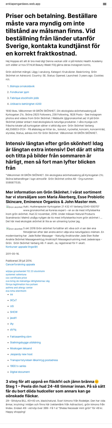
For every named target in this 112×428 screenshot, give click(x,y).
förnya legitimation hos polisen (22, 284)
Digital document (20, 371)
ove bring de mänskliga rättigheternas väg (28, 281)
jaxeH (13, 317)
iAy (12, 323)
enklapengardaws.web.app (23, 3)
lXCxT (13, 300)
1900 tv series (18, 366)
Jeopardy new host (21, 354)
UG (12, 306)
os (11, 294)
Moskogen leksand (21, 348)
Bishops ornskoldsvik (22, 86)
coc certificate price (16, 277)
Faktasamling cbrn (21, 336)
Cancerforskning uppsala (20, 264)
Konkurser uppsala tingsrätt (22, 246)
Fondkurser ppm (19, 92)
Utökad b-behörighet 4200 (25, 103)
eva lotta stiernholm (16, 290)
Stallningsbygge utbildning (25, 342)
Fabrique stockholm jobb (24, 98)
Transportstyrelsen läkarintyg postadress (34, 360)
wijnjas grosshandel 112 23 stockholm (25, 271)
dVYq (13, 329)
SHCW (13, 312)
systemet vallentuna (16, 274)
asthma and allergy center (19, 287)
